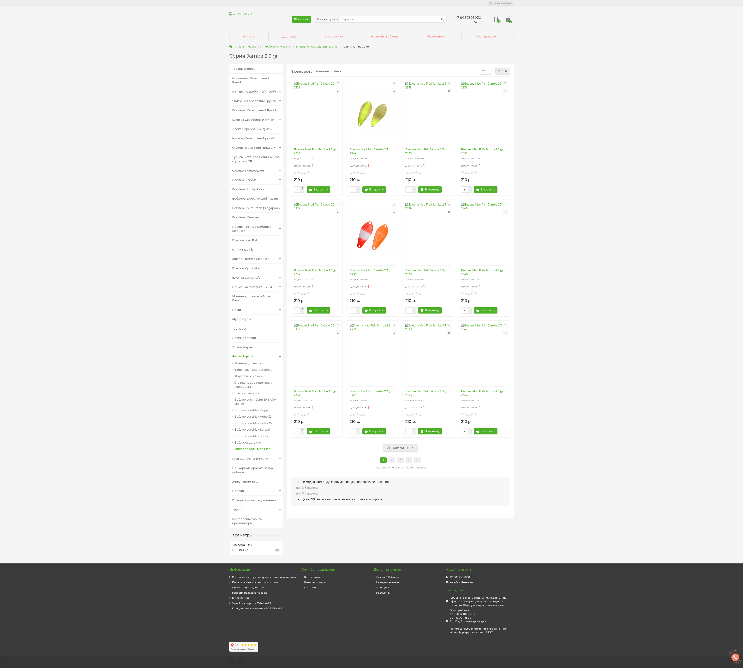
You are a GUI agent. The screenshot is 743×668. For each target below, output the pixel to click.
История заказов (387, 582)
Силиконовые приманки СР (253, 148)
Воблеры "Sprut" (244, 180)
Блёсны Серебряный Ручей (253, 120)
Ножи (236, 310)
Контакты (310, 587)
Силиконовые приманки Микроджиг (253, 384)
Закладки (382, 587)
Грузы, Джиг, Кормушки (250, 459)
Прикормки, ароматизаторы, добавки (254, 470)
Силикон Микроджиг (248, 170)
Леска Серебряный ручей (251, 129)
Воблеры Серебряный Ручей (254, 110)
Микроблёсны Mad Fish (276, 46)
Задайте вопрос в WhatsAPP (252, 603)
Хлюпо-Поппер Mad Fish (251, 259)
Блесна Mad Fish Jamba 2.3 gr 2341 (315, 393)
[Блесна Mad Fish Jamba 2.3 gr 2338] (372, 233)
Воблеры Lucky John (248, 189)
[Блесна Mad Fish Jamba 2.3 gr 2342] (372, 354)
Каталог (303, 19)
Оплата (248, 36)
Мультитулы (241, 319)
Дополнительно (387, 569)
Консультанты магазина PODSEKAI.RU (258, 608)
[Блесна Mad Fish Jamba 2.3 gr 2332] (317, 112)
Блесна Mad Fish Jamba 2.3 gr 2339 (426, 272)
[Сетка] (499, 71)
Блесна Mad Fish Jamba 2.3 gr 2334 (371, 151)
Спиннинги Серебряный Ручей (250, 80)
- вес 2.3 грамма (306, 487)
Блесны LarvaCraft (246, 277)
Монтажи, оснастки (248, 363)
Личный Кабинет (387, 577)
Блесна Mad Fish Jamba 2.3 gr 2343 (426, 393)
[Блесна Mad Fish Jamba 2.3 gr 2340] (484, 233)
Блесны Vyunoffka (246, 268)
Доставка (289, 36)
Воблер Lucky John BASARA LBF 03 (255, 401)
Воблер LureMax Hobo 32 (253, 416)
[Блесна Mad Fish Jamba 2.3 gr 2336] (484, 112)
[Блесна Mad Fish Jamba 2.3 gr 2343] (428, 354)
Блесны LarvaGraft (248, 393)
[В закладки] (338, 83)
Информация (240, 569)
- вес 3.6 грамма (306, 493)
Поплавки (239, 491)
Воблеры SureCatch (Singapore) (256, 208)
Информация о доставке (249, 587)
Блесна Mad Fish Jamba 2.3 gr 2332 (315, 151)
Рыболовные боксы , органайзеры (248, 521)
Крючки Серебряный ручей (253, 138)
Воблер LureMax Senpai (252, 429)
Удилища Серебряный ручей (254, 101)
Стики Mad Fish (243, 249)
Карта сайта (312, 577)
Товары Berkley (243, 69)
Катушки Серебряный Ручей (254, 91)
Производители (487, 36)
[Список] (506, 71)
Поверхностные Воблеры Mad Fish (251, 229)
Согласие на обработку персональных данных (264, 577)
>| (417, 460)
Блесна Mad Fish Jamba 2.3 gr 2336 (482, 151)
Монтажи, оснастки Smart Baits (251, 298)
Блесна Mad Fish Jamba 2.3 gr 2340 (482, 272)
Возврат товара (315, 582)
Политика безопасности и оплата (255, 582)
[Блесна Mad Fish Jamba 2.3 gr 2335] (428, 112)
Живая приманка (245, 481)
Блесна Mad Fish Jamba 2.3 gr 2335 (426, 151)
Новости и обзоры (385, 36)
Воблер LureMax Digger (252, 410)
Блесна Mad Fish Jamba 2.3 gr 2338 (371, 272)
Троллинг (239, 509)
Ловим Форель (246, 46)
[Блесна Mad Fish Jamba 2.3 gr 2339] (428, 233)
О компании (333, 36)
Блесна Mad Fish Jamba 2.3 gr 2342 (371, 393)
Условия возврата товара (249, 592)
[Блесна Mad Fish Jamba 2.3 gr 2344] (484, 354)
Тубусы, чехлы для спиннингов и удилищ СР (256, 159)
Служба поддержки (318, 569)
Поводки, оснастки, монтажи (254, 500)
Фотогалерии (437, 36)
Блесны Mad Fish (245, 240)
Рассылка (383, 592)
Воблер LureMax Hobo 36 (253, 423)
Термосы (239, 328)
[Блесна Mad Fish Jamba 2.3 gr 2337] (317, 233)
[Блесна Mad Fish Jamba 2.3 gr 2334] (372, 112)
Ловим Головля (244, 338)
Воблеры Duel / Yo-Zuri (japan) (255, 198)
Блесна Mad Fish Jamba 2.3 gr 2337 (315, 272)
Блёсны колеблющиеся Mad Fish (317, 46)
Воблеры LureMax (247, 442)
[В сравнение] (338, 90)
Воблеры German (245, 217)
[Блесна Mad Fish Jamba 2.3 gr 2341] (317, 354)
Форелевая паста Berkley (253, 369)
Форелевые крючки (249, 376)
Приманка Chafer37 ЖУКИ (252, 287)
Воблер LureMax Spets (251, 436)
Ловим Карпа (242, 347)
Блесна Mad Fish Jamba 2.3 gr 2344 (482, 393)
